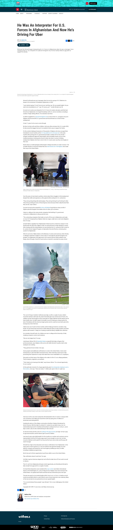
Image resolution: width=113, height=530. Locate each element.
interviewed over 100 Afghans (55, 146)
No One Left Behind (45, 207)
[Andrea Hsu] (20, 497)
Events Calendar (52, 13)
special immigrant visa (41, 116)
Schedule (37, 13)
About (21, 13)
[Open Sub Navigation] (24, 13)
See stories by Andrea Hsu (31, 498)
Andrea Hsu (23, 40)
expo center (50, 469)
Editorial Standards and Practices (68, 518)
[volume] (21, 9)
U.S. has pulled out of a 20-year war (50, 133)
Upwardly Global (41, 341)
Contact (61, 13)
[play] (18, 9)
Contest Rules (47, 518)
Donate (94, 3)
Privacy (45, 515)
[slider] (23, 9)
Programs (29, 13)
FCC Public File (64, 515)
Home (17, 13)
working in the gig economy (48, 431)
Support (44, 13)
